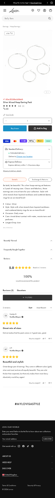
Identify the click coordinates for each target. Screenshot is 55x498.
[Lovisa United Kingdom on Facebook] (23, 446)
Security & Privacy (34, 485)
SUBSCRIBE (47, 439)
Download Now (36, 3)
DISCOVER (6, 468)
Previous (5, 65)
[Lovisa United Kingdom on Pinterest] (32, 446)
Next (49, 65)
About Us (6, 456)
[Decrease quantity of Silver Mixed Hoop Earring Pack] (6, 121)
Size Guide (10, 115)
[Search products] (49, 18)
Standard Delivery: (16, 149)
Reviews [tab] (8, 290)
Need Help (6, 462)
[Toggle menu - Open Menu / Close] (5, 10)
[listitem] (27, 63)
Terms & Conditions (9, 485)
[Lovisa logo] (14, 10)
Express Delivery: (15, 162)
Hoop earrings (15, 26)
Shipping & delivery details (12, 171)
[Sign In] (44, 10)
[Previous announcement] (4, 3)
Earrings (6, 26)
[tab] (15, 180)
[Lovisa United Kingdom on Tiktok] (28, 446)
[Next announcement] (47, 3)
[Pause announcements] (51, 3)
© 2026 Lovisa (7, 489)
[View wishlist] (38, 10)
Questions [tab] (21, 290)
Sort (31, 307)
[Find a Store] (33, 10)
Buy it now (15, 128)
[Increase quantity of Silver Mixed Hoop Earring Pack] (49, 121)
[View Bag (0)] (50, 10)
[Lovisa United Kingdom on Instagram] (19, 446)
